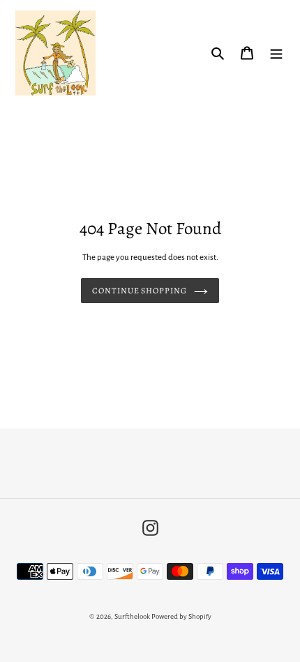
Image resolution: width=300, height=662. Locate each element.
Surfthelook (132, 616)
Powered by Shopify (181, 616)
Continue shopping (139, 290)
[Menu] (276, 52)
